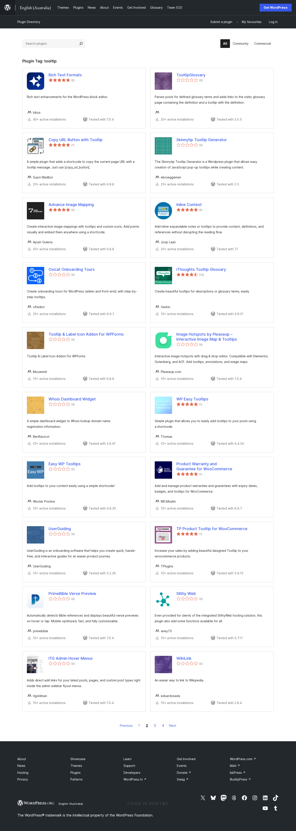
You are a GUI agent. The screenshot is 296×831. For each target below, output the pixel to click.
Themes (76, 765)
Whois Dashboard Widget (72, 399)
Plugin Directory (28, 22)
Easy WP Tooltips (65, 464)
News (21, 765)
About (21, 759)
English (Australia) (71, 803)
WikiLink (184, 658)
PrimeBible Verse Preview (72, 593)
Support (129, 765)
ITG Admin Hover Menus (71, 658)
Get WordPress (276, 7)
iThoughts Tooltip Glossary (201, 269)
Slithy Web (186, 593)
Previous (126, 725)
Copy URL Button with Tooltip (75, 139)
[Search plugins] (81, 43)
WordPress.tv (135, 779)
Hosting (22, 772)
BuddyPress (240, 779)
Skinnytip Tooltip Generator (201, 139)
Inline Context (189, 204)
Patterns (76, 779)
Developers (132, 772)
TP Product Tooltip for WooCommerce (211, 528)
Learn (128, 759)
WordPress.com (243, 759)
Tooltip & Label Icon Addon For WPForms (86, 334)
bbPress (238, 772)
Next (172, 725)
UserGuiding (60, 528)
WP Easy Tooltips (192, 399)
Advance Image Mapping (71, 204)
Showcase (77, 759)
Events (182, 765)
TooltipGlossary (190, 75)
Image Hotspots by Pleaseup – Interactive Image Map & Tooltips (206, 336)
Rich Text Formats (65, 75)
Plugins (75, 772)
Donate (184, 772)
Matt (235, 765)
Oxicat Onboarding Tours (72, 269)
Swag (183, 779)
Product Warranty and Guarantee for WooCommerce (204, 466)
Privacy (22, 779)
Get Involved (186, 759)
